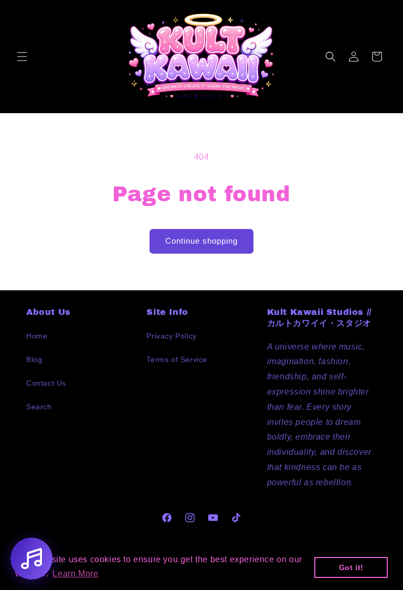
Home (36, 336)
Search (39, 406)
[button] (22, 56)
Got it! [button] (351, 567)
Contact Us (46, 383)
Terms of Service (176, 359)
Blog (34, 359)
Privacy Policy (171, 336)
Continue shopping (201, 240)
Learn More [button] (75, 573)
